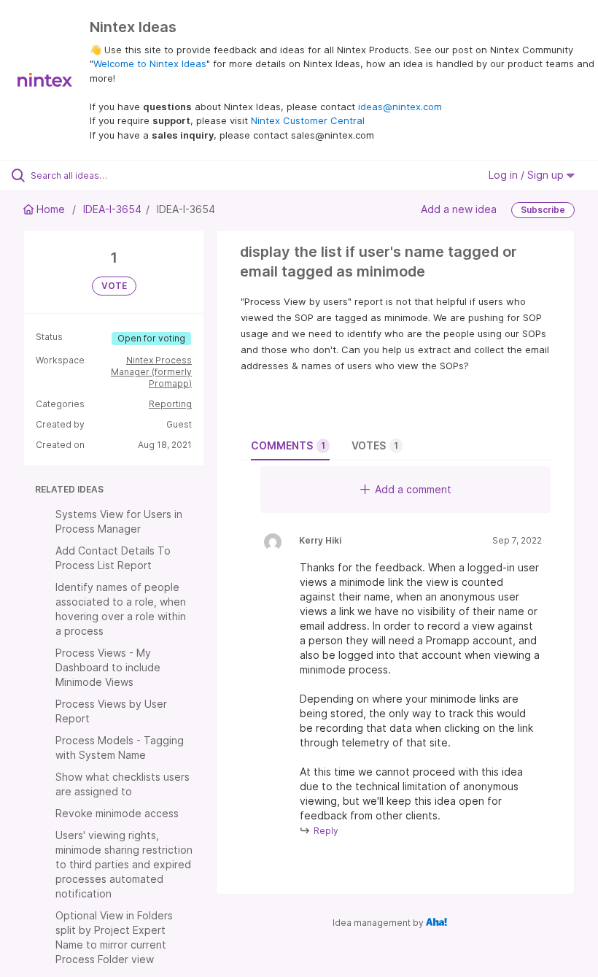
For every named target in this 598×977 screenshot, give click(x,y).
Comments (288, 445)
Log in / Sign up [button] (528, 175)
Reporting (170, 403)
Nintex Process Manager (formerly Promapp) (151, 372)
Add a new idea (459, 209)
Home (51, 209)
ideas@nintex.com (400, 106)
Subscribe (543, 209)
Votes (375, 445)
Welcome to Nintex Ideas (149, 63)
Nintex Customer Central (308, 120)
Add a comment (413, 489)
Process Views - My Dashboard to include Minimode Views (107, 667)
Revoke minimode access (117, 813)
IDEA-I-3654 (112, 209)
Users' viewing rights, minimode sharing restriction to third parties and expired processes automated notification (124, 864)
